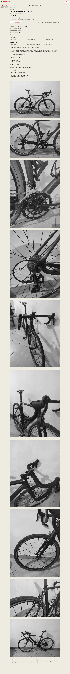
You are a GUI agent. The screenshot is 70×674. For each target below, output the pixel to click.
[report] (52, 22)
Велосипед (12, 9)
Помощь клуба (52, 661)
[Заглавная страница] (6, 1)
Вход (67, 1)
